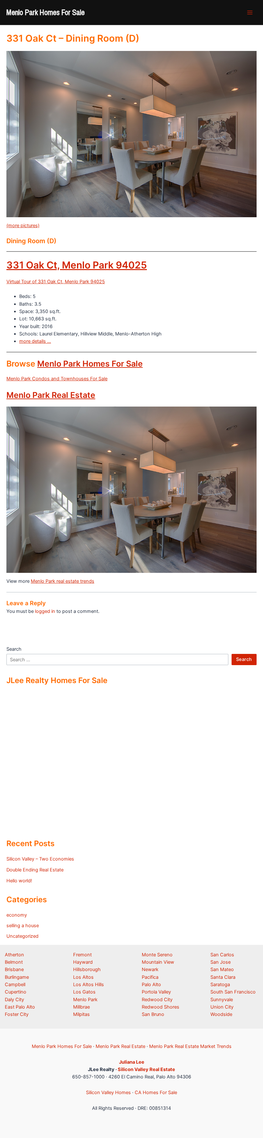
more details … (35, 341)
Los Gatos (84, 992)
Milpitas (81, 1014)
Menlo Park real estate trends (62, 581)
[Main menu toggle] (250, 12)
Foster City (17, 1014)
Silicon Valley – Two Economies (40, 859)
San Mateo (222, 969)
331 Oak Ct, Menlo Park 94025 (76, 265)
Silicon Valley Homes (108, 1092)
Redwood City (157, 999)
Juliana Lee (131, 1062)
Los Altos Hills (88, 984)
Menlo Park (85, 999)
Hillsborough (87, 969)
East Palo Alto (20, 1007)
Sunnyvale (221, 999)
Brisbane (14, 969)
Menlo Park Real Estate (50, 395)
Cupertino (15, 992)
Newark (150, 969)
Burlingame (17, 977)
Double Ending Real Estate (35, 870)
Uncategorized (22, 936)
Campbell (15, 984)
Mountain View (158, 962)
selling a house (22, 925)
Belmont (14, 962)
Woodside (221, 1014)
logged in (45, 611)
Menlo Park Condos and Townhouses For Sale (56, 379)
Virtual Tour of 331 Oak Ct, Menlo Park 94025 (55, 281)
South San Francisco (233, 992)
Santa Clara (222, 977)
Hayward (83, 962)
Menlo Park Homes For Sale (45, 12)
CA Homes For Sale (156, 1092)
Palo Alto (151, 984)
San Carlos (222, 955)
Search (13, 649)
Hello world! (19, 881)
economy (16, 915)
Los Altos (83, 977)
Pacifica (150, 977)
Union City (221, 1007)
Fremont (82, 955)
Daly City (14, 999)
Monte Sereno (157, 955)
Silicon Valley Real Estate (146, 1069)
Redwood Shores (160, 1007)
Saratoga (220, 984)
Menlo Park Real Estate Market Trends (190, 1046)
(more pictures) (22, 225)
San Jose (220, 962)
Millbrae (81, 1007)
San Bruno (153, 1014)
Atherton (14, 955)
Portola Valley (156, 992)
